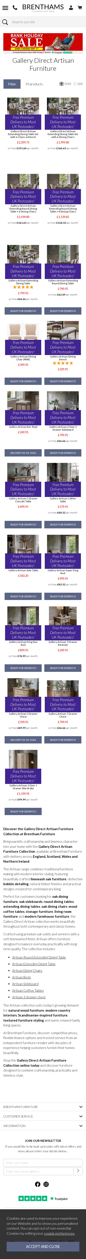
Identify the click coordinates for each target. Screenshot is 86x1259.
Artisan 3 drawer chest (29, 997)
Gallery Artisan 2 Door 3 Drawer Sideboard (63, 428)
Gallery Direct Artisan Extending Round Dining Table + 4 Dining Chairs (63, 208)
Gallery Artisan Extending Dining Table (23, 282)
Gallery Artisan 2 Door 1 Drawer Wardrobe (23, 787)
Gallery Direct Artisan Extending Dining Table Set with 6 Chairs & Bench (23, 134)
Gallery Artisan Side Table (23, 570)
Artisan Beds (21, 977)
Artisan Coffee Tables (28, 990)
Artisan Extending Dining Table (34, 964)
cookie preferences (59, 1233)
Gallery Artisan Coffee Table (63, 500)
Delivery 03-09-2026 (23, 452)
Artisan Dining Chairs (27, 970)
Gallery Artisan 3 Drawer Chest (23, 715)
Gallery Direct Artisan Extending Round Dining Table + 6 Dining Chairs (23, 208)
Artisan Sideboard (25, 984)
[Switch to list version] (75, 84)
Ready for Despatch (23, 310)
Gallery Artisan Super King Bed (63, 572)
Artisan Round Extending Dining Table (39, 957)
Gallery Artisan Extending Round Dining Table (63, 282)
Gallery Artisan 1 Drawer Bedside (63, 643)
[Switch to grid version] (62, 84)
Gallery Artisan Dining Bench (63, 358)
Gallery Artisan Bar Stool (23, 426)
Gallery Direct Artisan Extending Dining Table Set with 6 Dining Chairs (63, 134)
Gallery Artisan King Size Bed (23, 643)
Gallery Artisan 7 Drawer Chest (63, 715)
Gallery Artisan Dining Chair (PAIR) (23, 358)
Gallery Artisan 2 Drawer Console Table (23, 500)
